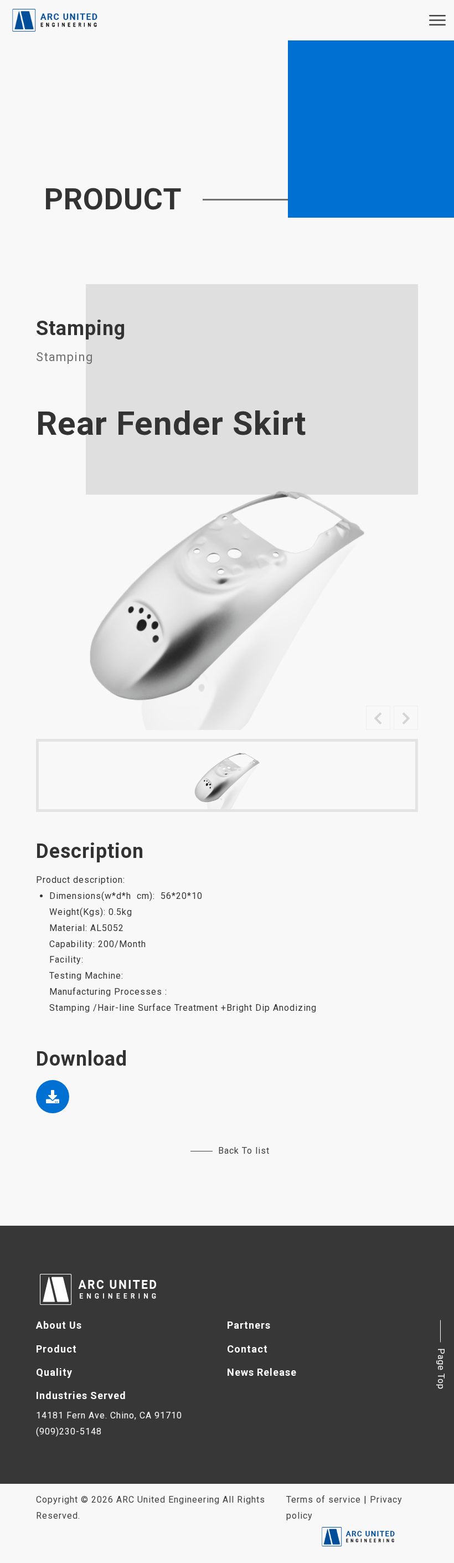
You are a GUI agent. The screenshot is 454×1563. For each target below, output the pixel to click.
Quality (54, 1372)
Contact (247, 1349)
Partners (249, 1325)
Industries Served (81, 1395)
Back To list (244, 1150)
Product (56, 1349)
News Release (262, 1372)
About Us (59, 1325)
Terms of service (323, 1499)
